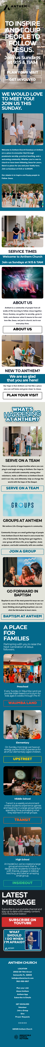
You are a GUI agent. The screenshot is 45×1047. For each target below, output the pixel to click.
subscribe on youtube (22, 922)
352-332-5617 (22, 982)
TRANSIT (22, 820)
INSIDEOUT (22, 883)
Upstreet (22, 759)
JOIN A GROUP (22, 552)
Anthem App (22, 995)
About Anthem (22, 991)
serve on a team (22, 488)
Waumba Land (22, 703)
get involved (22, 80)
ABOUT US (22, 329)
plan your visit (22, 73)
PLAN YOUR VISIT (22, 395)
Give (22, 1014)
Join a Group (22, 1011)
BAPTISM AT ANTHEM (22, 616)
